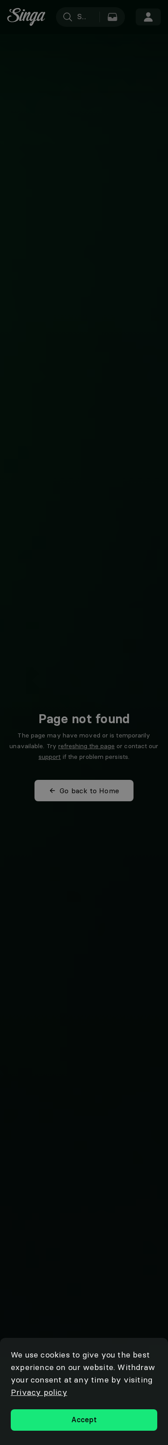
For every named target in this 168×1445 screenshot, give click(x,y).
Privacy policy (39, 1392)
